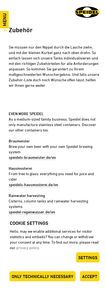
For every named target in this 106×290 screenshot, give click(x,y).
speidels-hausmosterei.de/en (33, 184)
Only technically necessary (42, 276)
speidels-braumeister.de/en (32, 157)
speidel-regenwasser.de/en (32, 212)
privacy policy (27, 247)
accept (89, 276)
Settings (87, 257)
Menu (4, 19)
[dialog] (53, 253)
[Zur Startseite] (87, 13)
